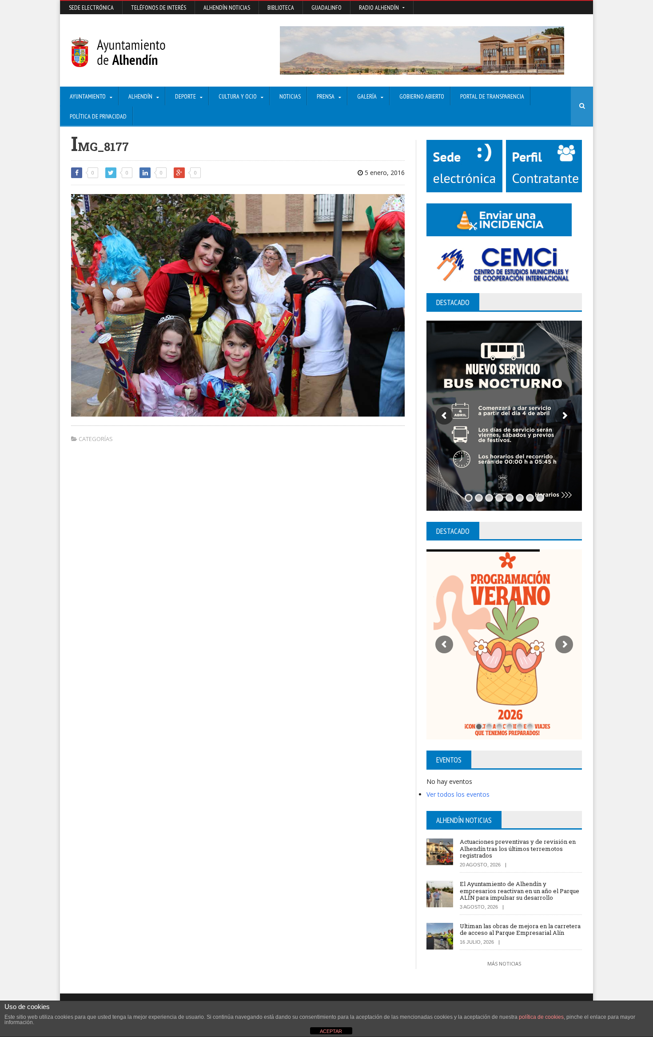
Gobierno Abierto (421, 96)
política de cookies (541, 1017)
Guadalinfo (326, 8)
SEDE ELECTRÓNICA (91, 8)
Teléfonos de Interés (158, 8)
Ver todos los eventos (458, 794)
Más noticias (504, 963)
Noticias (290, 96)
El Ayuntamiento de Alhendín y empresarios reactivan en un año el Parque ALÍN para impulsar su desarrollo (519, 891)
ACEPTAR (331, 1031)
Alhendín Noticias (226, 8)
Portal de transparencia (492, 96)
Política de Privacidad (98, 116)
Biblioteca (280, 8)
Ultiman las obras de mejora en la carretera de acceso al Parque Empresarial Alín (520, 929)
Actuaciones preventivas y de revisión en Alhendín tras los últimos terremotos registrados (518, 848)
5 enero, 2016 (384, 172)
